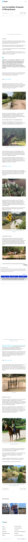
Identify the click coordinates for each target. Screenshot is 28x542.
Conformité (16, 533)
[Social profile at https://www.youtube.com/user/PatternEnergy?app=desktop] (23, 539)
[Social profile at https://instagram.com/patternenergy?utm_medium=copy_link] (19, 539)
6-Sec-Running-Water (8, 360)
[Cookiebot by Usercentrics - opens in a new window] (24, 265)
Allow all (23, 276)
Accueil (3, 526)
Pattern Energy (5, 1)
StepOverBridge (8, 166)
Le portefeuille (4, 531)
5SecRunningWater (7, 79)
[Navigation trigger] (25, 1)
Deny (5, 276)
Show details (24, 274)
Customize (13, 276)
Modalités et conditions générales (19, 531)
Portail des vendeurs (17, 526)
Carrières (3, 535)
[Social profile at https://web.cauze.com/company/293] (25, 539)
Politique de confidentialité (18, 535)
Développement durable (6, 533)
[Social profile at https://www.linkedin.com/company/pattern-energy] (21, 539)
